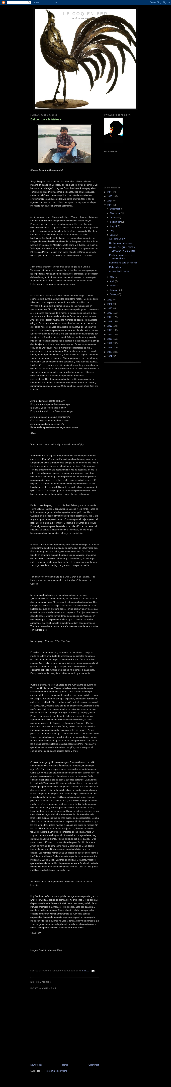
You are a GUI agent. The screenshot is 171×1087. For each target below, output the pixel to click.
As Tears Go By (117, 238)
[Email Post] (93, 971)
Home (65, 1065)
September (115, 222)
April (112, 281)
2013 (110, 339)
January (114, 294)
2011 (110, 347)
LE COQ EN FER (85, 13)
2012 (110, 343)
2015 (110, 330)
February (114, 290)
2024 (110, 200)
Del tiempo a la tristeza (120, 243)
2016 (110, 326)
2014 (110, 334)
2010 (110, 352)
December (115, 209)
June (112, 235)
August (114, 226)
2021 (110, 304)
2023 (110, 205)
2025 (110, 196)
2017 (110, 321)
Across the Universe (119, 271)
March (113, 285)
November (115, 213)
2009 (110, 356)
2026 (110, 192)
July (112, 230)
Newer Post (36, 1065)
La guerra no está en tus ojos (123, 262)
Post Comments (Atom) (55, 1071)
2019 (110, 313)
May (112, 277)
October (114, 217)
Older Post (94, 1065)
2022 (110, 299)
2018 (110, 317)
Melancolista (115, 267)
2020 (110, 308)
